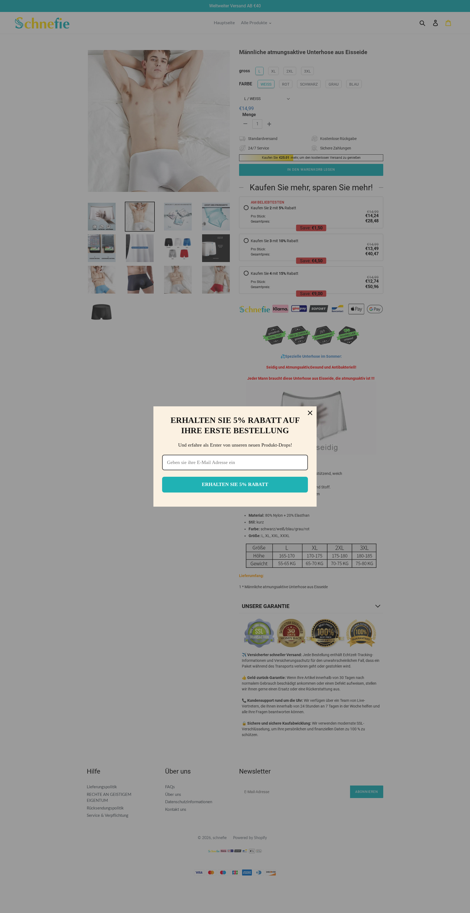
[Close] (310, 412)
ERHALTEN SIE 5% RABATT (235, 484)
